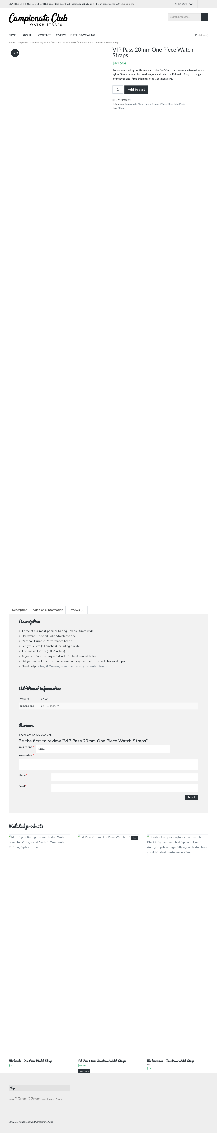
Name (23, 775)
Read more (84, 1071)
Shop (12, 35)
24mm (43, 1100)
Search (204, 17)
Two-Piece (54, 1099)
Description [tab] (19, 610)
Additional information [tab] (48, 610)
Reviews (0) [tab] (76, 610)
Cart (192, 4)
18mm (11, 1099)
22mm (34, 1099)
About (26, 35)
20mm (121, 108)
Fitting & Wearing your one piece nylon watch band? (71, 666)
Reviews (60, 35)
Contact (44, 35)
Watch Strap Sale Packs (64, 42)
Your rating (26, 747)
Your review (26, 755)
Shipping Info (127, 4)
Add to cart (136, 89)
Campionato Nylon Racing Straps (33, 42)
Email (22, 786)
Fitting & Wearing (82, 35)
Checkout (181, 4)
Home (12, 42)
